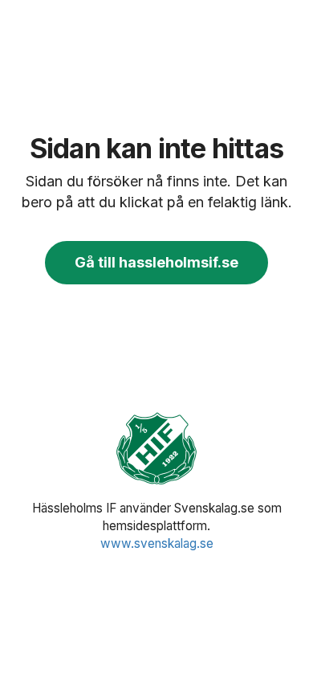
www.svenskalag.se (156, 543)
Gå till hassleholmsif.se (156, 262)
